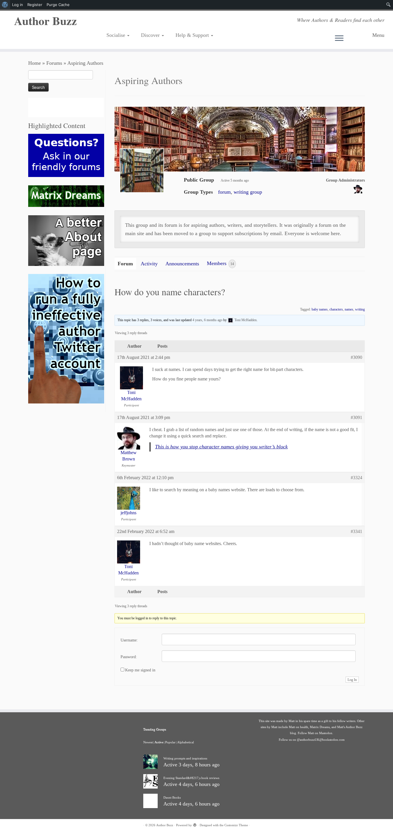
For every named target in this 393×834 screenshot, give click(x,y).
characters (336, 309)
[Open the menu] (351, 38)
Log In (352, 680)
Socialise (116, 35)
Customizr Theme (236, 825)
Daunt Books (172, 797)
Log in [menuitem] (17, 4)
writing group (248, 192)
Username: (129, 640)
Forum (125, 263)
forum (224, 192)
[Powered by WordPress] (195, 824)
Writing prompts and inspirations (185, 758)
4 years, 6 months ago (207, 320)
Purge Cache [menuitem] (58, 4)
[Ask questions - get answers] (66, 155)
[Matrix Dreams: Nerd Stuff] (66, 196)
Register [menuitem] (34, 4)
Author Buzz (45, 21)
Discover (151, 35)
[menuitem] (5, 4)
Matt (292, 721)
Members (220, 263)
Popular (170, 742)
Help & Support (192, 35)
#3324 (356, 477)
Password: (129, 657)
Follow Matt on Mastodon (315, 733)
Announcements (182, 263)
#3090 (356, 357)
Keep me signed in (140, 670)
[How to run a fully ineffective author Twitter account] (66, 338)
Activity (149, 263)
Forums (54, 63)
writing (360, 309)
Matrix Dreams (320, 727)
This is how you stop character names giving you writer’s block (221, 447)
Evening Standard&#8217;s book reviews (191, 778)
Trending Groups (154, 729)
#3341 (356, 531)
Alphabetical (185, 742)
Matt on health (298, 727)
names (349, 309)
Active (158, 742)
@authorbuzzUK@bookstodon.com (321, 739)
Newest (148, 742)
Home (34, 63)
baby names (320, 309)
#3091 (356, 417)
